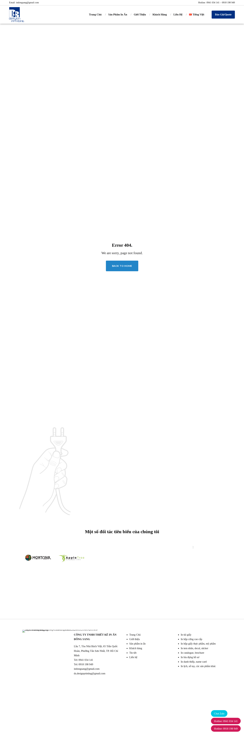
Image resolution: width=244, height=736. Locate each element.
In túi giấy (186, 634)
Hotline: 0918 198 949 (226, 728)
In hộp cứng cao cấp (191, 639)
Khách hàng (135, 648)
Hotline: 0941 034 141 (226, 721)
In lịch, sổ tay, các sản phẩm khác (198, 666)
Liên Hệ (177, 14)
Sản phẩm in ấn (137, 643)
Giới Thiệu (140, 14)
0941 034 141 (86, 659)
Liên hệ (133, 657)
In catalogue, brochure (192, 652)
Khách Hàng (160, 14)
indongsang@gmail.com (27, 2)
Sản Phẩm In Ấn (117, 14)
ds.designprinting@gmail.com (89, 673)
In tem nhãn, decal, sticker (194, 648)
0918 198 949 (86, 664)
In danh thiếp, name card (194, 661)
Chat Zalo (219, 713)
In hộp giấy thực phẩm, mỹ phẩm (198, 643)
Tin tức (133, 652)
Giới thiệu (134, 639)
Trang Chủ (95, 14)
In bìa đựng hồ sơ (190, 657)
